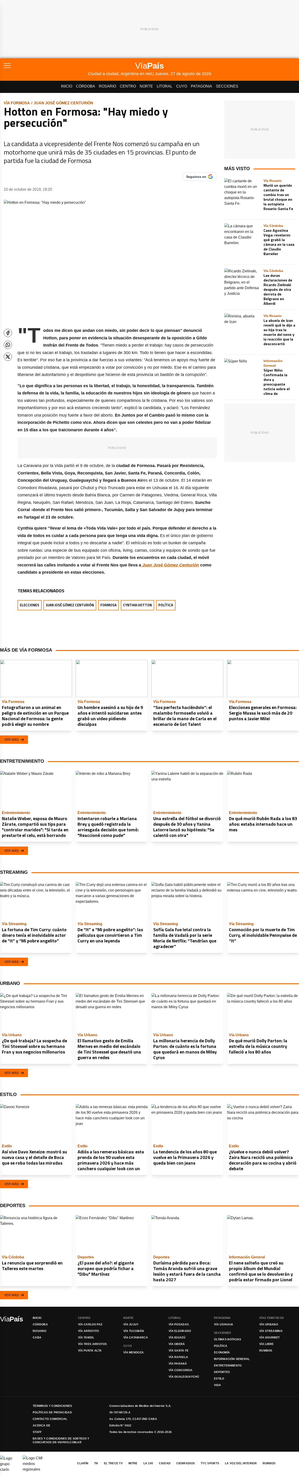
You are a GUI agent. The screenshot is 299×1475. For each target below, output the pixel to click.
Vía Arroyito (88, 1331)
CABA (37, 1337)
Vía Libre (266, 1344)
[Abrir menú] (46, 65)
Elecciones (29, 605)
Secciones (227, 86)
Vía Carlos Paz (90, 1324)
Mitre (133, 1463)
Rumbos (265, 1350)
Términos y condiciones (52, 1406)
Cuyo (181, 86)
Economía (222, 1352)
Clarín (82, 1463)
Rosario (107, 86)
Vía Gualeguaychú (184, 1376)
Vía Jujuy (131, 1324)
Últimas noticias (227, 1339)
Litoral (164, 86)
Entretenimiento (228, 1365)
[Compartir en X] (8, 357)
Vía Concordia (180, 1370)
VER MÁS (11, 739)
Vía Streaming (270, 1331)
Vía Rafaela (178, 1357)
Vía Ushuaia (223, 1324)
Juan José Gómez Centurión (63, 103)
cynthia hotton (137, 605)
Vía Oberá (177, 1344)
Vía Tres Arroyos (92, 1344)
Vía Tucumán (133, 1331)
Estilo (219, 1378)
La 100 (148, 1463)
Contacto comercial (50, 1419)
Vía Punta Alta (90, 1350)
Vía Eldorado (180, 1331)
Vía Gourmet (269, 1337)
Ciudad (165, 1463)
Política (165, 605)
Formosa (108, 605)
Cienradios (185, 1463)
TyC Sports (210, 1463)
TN (96, 1463)
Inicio (66, 86)
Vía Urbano (268, 1324)
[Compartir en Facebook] (8, 333)
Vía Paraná (178, 1363)
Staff (37, 1432)
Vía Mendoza (133, 1352)
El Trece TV (113, 1463)
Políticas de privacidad (52, 1412)
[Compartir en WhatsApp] (8, 345)
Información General (232, 1359)
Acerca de (41, 1425)
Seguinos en (196, 177)
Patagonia (201, 86)
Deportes (222, 1372)
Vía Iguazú (177, 1337)
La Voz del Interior (241, 1463)
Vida (217, 1385)
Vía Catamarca (135, 1337)
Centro (128, 86)
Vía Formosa (17, 103)
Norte (146, 86)
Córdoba (85, 86)
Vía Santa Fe (179, 1350)
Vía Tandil (86, 1337)
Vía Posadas (179, 1324)
